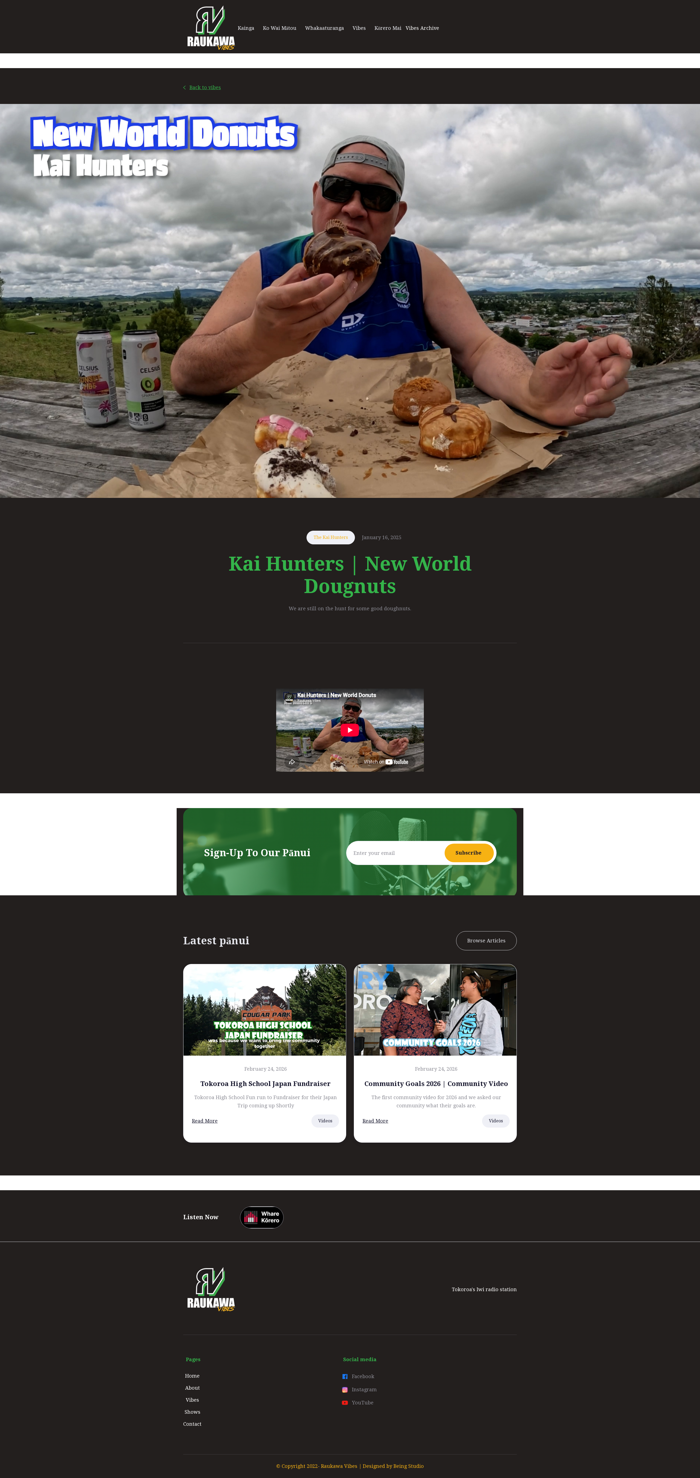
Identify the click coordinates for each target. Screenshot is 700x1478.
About (192, 1388)
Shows (192, 1412)
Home (192, 1376)
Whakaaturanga (324, 28)
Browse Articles (486, 940)
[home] (210, 28)
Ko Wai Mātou (279, 28)
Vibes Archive (422, 28)
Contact (192, 1424)
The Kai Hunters (331, 537)
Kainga (246, 28)
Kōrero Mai (388, 28)
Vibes (359, 28)
